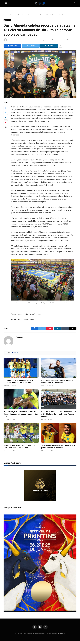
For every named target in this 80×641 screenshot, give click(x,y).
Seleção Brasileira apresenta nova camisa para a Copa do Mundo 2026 (58, 447)
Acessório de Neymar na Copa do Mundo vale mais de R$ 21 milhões (57, 381)
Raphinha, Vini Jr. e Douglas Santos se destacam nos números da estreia (18, 381)
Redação (12, 40)
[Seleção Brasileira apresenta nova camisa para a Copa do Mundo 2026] (58, 433)
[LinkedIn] (6, 118)
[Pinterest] (6, 122)
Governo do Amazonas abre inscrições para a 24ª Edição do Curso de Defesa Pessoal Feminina (58, 414)
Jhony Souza (61, 633)
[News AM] (40, 3)
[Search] (74, 3)
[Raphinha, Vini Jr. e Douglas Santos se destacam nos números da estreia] (21, 368)
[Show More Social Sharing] (60, 46)
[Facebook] (6, 108)
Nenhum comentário (60, 40)
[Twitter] (6, 113)
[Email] (6, 127)
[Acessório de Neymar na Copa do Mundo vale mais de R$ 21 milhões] (58, 368)
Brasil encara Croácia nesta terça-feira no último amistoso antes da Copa (20, 447)
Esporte (7, 20)
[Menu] (6, 3)
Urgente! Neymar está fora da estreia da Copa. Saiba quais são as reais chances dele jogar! (21, 414)
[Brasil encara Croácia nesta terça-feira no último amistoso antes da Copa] (21, 433)
